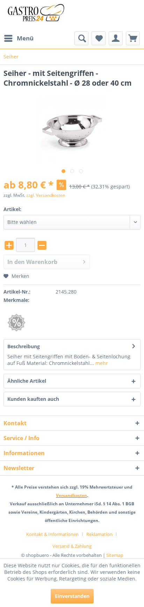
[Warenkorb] (133, 38)
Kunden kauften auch (33, 399)
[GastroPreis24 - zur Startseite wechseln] (37, 15)
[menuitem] (18, 38)
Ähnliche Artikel (26, 381)
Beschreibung (23, 346)
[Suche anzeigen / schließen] (81, 38)
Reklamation (99, 534)
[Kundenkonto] (116, 38)
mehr (101, 363)
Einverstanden (72, 596)
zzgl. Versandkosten (45, 195)
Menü (25, 38)
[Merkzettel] (99, 38)
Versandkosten (71, 495)
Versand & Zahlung (72, 546)
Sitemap (114, 555)
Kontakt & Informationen (52, 534)
